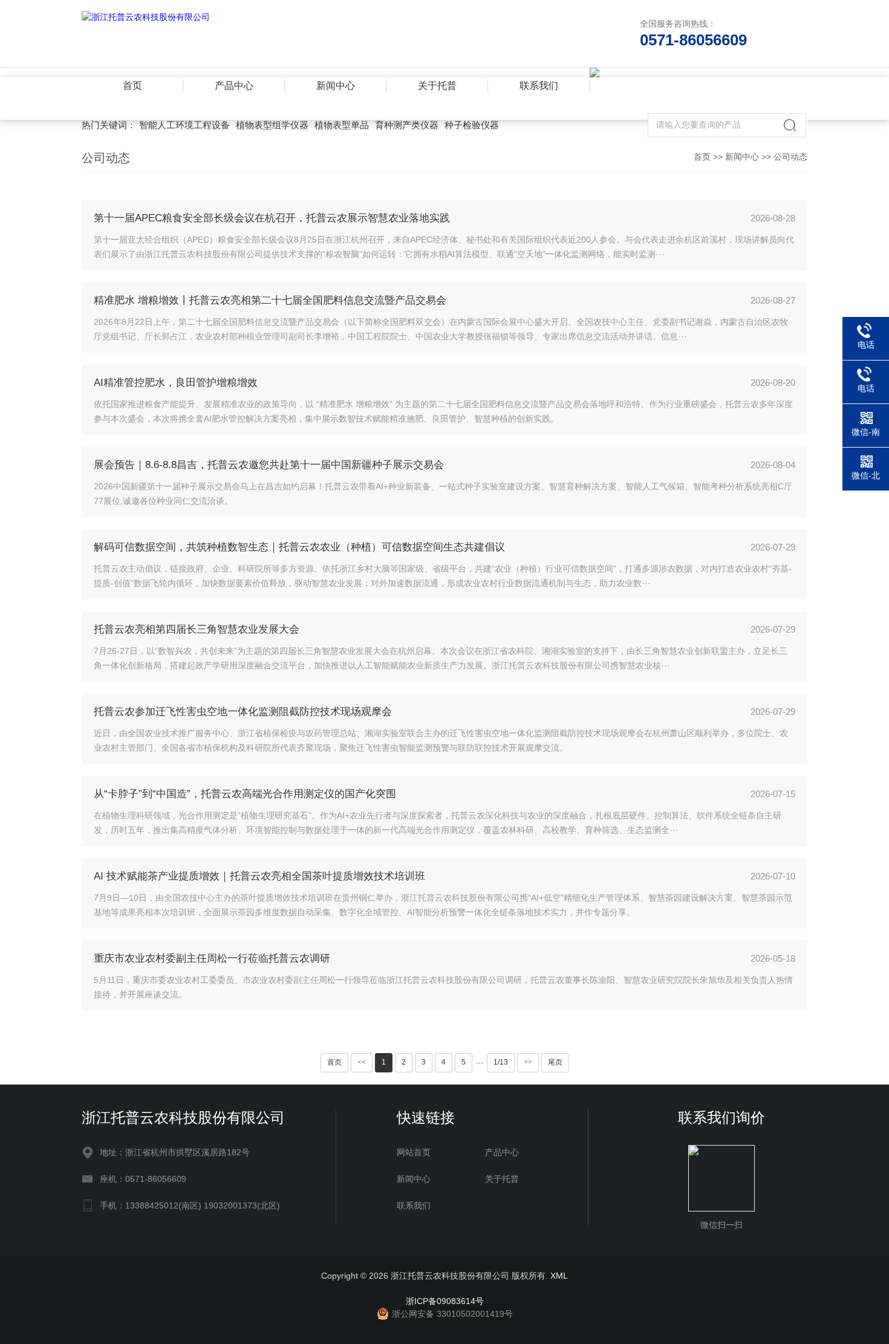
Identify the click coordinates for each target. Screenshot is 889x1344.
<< (361, 1062)
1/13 (500, 1062)
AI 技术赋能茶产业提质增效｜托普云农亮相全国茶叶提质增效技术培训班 (259, 876)
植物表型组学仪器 (272, 125)
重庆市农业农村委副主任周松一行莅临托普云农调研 (212, 958)
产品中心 (234, 85)
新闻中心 (335, 85)
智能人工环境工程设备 (184, 125)
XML (559, 1275)
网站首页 (414, 1152)
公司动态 (790, 156)
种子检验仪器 (471, 125)
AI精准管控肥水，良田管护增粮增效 (176, 382)
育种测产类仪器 (406, 125)
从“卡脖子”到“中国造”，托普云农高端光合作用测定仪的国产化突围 (245, 794)
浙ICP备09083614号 (445, 1301)
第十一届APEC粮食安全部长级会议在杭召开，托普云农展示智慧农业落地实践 (272, 218)
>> (528, 1062)
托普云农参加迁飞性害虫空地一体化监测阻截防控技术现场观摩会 (243, 711)
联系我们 (538, 85)
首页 (132, 85)
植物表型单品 (341, 125)
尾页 (555, 1062)
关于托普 (437, 85)
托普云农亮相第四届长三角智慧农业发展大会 (196, 629)
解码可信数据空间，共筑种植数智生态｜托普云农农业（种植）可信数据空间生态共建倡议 (299, 547)
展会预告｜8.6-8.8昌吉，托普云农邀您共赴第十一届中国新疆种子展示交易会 (269, 465)
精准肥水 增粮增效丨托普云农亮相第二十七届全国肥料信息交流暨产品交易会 (270, 300)
